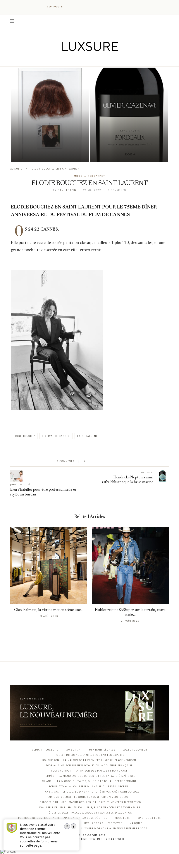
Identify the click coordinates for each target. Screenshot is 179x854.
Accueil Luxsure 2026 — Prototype (96, 823)
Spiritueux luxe (149, 818)
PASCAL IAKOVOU (33, 154)
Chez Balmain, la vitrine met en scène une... (48, 610)
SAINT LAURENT (87, 436)
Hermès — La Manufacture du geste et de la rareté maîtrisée (89, 776)
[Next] (76, 6)
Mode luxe (122, 818)
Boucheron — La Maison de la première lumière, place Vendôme (89, 760)
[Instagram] (86, 60)
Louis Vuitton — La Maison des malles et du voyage (89, 770)
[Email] (105, 60)
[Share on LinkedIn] (106, 461)
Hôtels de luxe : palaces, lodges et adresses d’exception (89, 812)
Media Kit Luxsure (44, 749)
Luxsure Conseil (135, 749)
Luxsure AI (73, 749)
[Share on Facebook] (93, 461)
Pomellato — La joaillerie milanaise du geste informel (89, 786)
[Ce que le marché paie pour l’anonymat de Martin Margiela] (50, 115)
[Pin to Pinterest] (101, 461)
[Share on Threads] (114, 461)
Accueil (16, 168)
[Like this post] (88, 461)
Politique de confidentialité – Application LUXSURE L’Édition (63, 818)
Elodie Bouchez (24, 436)
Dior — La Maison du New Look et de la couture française (89, 765)
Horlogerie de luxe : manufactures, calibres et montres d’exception (89, 802)
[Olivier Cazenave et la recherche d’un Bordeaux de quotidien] (129, 115)
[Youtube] (99, 60)
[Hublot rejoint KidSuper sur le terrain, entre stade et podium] (130, 565)
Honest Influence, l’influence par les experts (89, 755)
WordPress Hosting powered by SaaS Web (89, 839)
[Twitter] (80, 60)
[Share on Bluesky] (118, 461)
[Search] (166, 21)
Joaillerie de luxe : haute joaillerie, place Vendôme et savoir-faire (89, 807)
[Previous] (70, 6)
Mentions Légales (102, 749)
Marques (136, 823)
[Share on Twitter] (97, 461)
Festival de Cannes (56, 436)
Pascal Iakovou (112, 154)
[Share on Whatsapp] (110, 461)
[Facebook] (74, 60)
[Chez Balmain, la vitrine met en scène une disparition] (48, 565)
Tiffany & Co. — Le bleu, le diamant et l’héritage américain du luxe (89, 791)
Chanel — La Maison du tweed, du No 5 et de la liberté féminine (89, 781)
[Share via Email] (122, 461)
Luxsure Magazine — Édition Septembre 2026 (114, 828)
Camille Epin (67, 190)
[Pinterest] (92, 60)
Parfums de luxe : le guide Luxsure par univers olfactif (89, 797)
